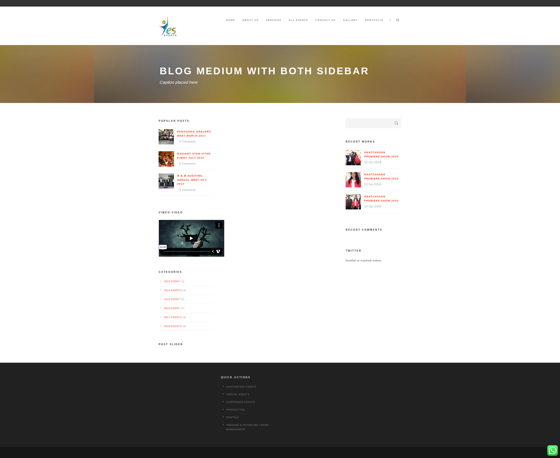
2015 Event (172, 299)
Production (235, 409)
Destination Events (241, 386)
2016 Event (172, 308)
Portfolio (374, 20)
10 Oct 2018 (372, 162)
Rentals (232, 417)
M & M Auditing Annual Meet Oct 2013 (192, 179)
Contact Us (325, 20)
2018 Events (173, 326)
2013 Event (172, 281)
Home (230, 20)
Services (273, 20)
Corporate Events (240, 402)
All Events (298, 20)
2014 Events (173, 290)
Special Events (237, 394)
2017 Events (173, 317)
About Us (250, 20)
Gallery (350, 20)
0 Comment (187, 141)
